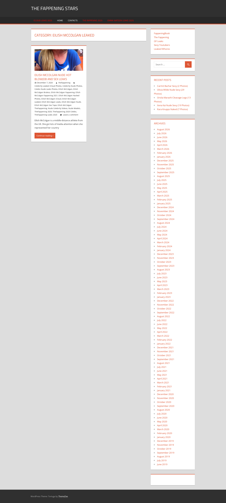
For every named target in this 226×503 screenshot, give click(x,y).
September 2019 (165, 452)
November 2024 (165, 211)
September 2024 (165, 219)
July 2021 (161, 366)
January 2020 (164, 437)
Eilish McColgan (65, 89)
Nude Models (74, 108)
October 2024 (164, 215)
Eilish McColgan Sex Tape (46, 105)
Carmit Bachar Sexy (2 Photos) (172, 85)
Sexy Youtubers (162, 44)
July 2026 (161, 133)
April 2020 (162, 425)
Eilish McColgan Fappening (63, 92)
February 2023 (164, 292)
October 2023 (164, 261)
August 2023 (163, 269)
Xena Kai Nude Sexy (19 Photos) (173, 105)
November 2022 (165, 304)
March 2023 (163, 289)
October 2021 (164, 355)
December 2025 (165, 160)
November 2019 (165, 444)
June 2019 (162, 464)
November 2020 (165, 398)
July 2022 (161, 320)
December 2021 (165, 347)
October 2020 (164, 402)
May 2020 (162, 421)
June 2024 (162, 230)
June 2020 (162, 417)
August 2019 (163, 456)
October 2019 (164, 448)
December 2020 (165, 394)
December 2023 (165, 253)
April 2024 (162, 238)
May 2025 (162, 187)
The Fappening (161, 37)
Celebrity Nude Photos (72, 86)
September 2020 (165, 405)
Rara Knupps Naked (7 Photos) (172, 109)
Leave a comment (70, 114)
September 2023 (165, 265)
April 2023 (162, 285)
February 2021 (164, 386)
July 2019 (161, 460)
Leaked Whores (162, 48)
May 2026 (162, 141)
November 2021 (165, 351)
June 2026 (162, 137)
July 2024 (161, 226)
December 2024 (165, 207)
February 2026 (164, 152)
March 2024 (163, 242)
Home (60, 20)
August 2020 (163, 409)
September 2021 (165, 359)
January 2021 (164, 390)
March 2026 (163, 148)
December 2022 (165, 300)
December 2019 (165, 440)
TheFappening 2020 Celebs (64, 111)
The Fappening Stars (54, 8)
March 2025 (163, 195)
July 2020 (161, 413)
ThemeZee (63, 496)
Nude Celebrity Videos (57, 108)
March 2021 (163, 382)
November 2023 (165, 257)
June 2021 (162, 370)
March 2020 (163, 429)
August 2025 (163, 176)
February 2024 (164, 246)
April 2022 (162, 331)
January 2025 (164, 203)
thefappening (64, 82)
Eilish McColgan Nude (71, 102)
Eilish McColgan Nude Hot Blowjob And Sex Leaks (53, 77)
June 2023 (162, 277)
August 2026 (163, 129)
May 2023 (162, 281)
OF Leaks (158, 41)
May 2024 (162, 234)
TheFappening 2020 (43, 111)
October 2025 (164, 168)
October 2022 (164, 308)
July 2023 (161, 273)
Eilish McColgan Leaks (51, 102)
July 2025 (161, 180)
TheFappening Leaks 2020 (46, 114)
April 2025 (162, 191)
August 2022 (163, 316)
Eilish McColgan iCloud (51, 99)
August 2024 (163, 222)
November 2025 (165, 164)
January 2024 (164, 250)
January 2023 (164, 296)
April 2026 (162, 144)
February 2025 (164, 199)
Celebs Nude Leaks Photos (46, 89)
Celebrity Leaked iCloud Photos (48, 86)
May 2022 (162, 328)
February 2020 (164, 433)
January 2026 (164, 156)
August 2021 (163, 363)
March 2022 (163, 335)
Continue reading (44, 135)
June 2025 (162, 183)
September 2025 (165, 172)
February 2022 (164, 339)
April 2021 (162, 378)
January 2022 (164, 343)
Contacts (73, 20)
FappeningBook (162, 33)
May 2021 (162, 374)
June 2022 (162, 324)
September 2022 (165, 312)
